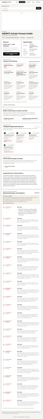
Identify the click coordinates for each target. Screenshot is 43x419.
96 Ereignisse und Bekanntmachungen (12, 37)
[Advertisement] (21, 21)
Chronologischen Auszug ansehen (8, 141)
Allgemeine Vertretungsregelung (9, 104)
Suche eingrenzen (5, 10)
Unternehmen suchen (5, 6)
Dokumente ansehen (19, 141)
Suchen (38, 8)
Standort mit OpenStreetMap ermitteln (11, 54)
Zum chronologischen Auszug (9, 203)
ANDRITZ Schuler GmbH (9, 118)
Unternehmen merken (30, 37)
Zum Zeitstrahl (31, 138)
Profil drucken (22, 37)
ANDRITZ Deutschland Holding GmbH (30, 118)
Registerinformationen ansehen (8, 151)
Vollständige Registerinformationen (34, 61)
